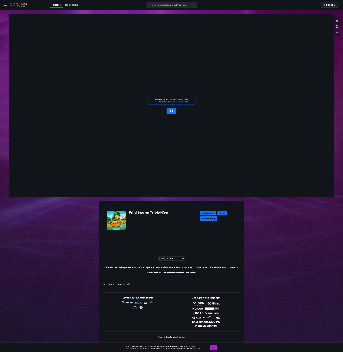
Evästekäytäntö (146, 267)
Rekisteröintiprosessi (173, 272)
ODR (138, 302)
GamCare (127, 302)
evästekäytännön (184, 348)
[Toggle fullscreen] (337, 32)
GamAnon (150, 302)
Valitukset (233, 267)
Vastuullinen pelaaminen (168, 267)
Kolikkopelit (208, 213)
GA (145, 302)
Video (222, 213)
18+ (141, 307)
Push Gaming (209, 218)
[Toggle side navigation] (5, 5)
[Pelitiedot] (337, 26)
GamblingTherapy (134, 307)
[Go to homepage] (18, 5)
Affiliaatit (191, 272)
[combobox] (171, 5)
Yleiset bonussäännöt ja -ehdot (211, 267)
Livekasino (71, 4)
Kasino (57, 4)
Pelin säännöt (154, 272)
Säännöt (108, 267)
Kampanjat (187, 267)
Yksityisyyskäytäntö (125, 267)
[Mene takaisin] (337, 21)
